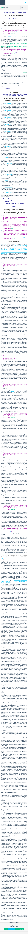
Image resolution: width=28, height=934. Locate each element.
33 (15, 36)
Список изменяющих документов (14, 34)
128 (16, 31)
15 (13, 36)
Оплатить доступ (19, 929)
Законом (12, 391)
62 (2, 558)
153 (16, 358)
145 (25, 226)
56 (17, 36)
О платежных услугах (13, 246)
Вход (6, 929)
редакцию (13, 33)
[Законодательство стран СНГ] (2, 2)
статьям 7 (10, 36)
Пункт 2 (6, 180)
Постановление (7, 103)
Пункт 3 (6, 138)
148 (24, 237)
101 (16, 415)
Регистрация (11, 929)
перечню (25, 72)
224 (10, 531)
